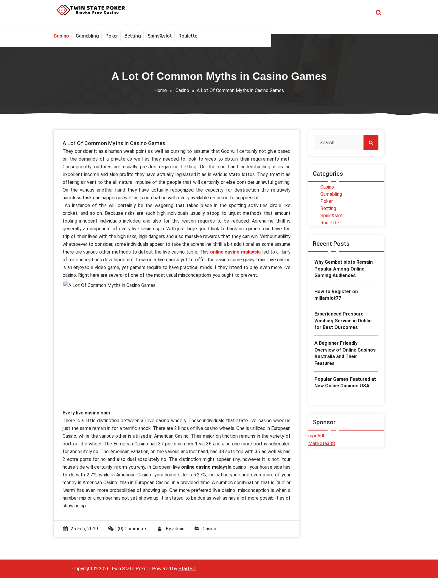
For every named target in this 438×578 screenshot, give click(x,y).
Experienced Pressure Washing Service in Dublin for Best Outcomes (343, 320)
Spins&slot (331, 215)
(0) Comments (132, 529)
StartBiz (187, 568)
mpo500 (317, 436)
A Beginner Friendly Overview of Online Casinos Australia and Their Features (345, 353)
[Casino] (63, 36)
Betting (328, 208)
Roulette (329, 223)
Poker (326, 201)
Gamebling (331, 194)
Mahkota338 (321, 443)
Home (160, 90)
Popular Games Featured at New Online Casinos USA (345, 382)
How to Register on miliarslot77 (336, 295)
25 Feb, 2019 (84, 529)
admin (178, 529)
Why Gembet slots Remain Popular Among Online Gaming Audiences (343, 268)
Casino (182, 90)
